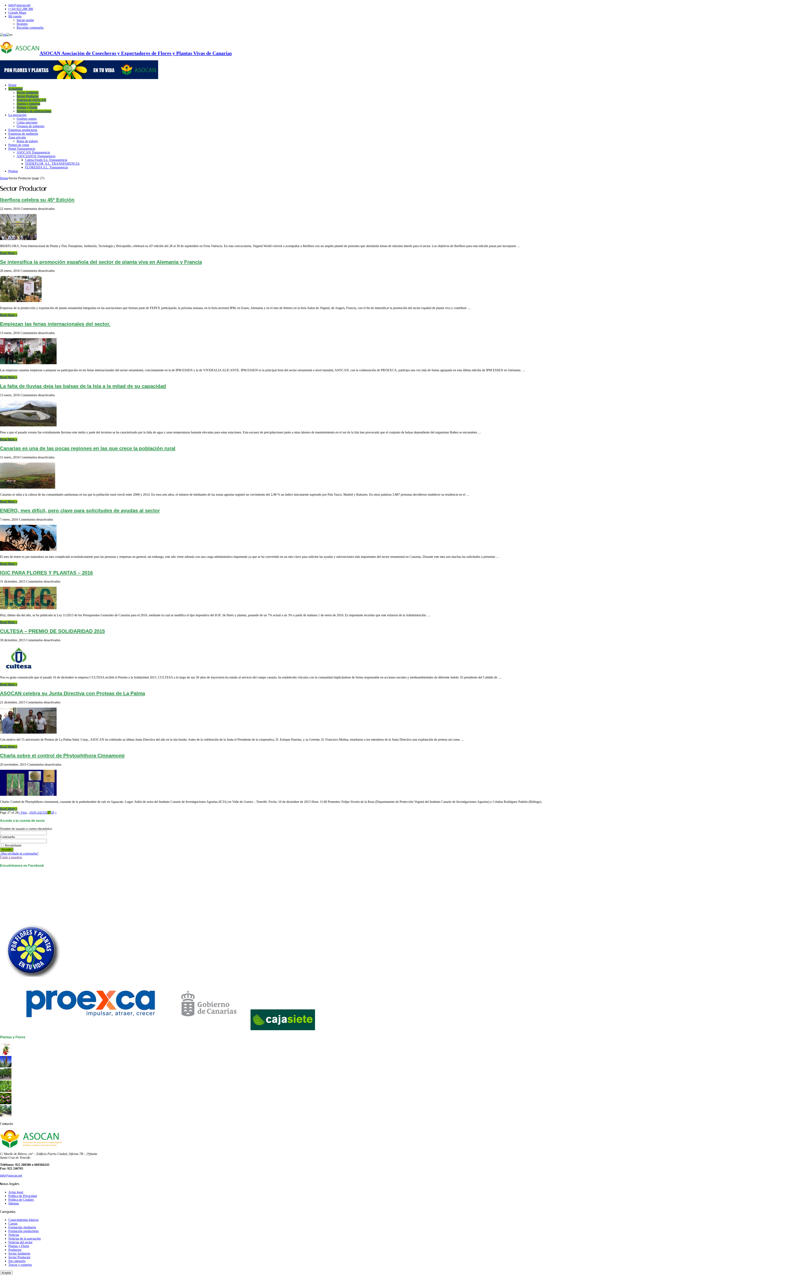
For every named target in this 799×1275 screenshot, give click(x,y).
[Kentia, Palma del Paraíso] (5, 1078)
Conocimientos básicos (23, 1220)
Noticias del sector (20, 1242)
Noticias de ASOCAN (31, 100)
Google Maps (17, 12)
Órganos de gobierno (30, 126)
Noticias (13, 1235)
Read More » (8, 253)
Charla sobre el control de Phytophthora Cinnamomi (62, 755)
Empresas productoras (22, 130)
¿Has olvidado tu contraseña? (19, 853)
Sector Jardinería (27, 92)
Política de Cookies (21, 1199)
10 (30, 812)
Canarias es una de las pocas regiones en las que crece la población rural (87, 448)
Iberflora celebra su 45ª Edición (37, 200)
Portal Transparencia (21, 148)
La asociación (17, 115)
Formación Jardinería (22, 1227)
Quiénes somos (27, 118)
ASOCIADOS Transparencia (36, 156)
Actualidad (15, 88)
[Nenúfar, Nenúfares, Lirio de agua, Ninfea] (5, 1103)
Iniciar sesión (25, 20)
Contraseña (7, 837)
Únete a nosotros (11, 857)
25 (42, 812)
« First (22, 812)
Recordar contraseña (30, 27)
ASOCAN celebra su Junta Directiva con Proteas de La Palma (72, 693)
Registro (22, 24)
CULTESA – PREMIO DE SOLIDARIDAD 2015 (52, 631)
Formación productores (23, 1231)
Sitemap (13, 1203)
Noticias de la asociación (24, 1238)
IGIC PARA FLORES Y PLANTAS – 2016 (46, 573)
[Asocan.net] (79, 78)
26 (45, 812)
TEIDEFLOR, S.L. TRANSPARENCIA (52, 163)
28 (52, 812)
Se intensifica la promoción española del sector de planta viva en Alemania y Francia (101, 262)
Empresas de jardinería (23, 133)
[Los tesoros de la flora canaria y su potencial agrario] (5, 1066)
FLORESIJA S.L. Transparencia (46, 167)
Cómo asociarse (27, 122)
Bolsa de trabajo (27, 141)
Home (12, 85)
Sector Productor (28, 96)
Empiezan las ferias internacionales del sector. (55, 324)
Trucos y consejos (28, 103)
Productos (14, 1249)
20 (34, 812)
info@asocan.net (19, 5)
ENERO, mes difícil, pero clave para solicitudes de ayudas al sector (80, 510)
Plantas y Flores (27, 107)
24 (39, 812)
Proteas (13, 171)
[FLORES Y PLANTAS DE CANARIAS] (5, 1054)
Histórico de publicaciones (34, 111)
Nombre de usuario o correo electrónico (26, 829)
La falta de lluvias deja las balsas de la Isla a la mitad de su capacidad (83, 386)
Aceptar (6, 1272)
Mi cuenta (14, 16)
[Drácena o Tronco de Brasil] (5, 1091)
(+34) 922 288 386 (20, 9)
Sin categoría (16, 1261)
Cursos (12, 1223)
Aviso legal (15, 1192)
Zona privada (17, 137)
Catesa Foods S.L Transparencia (46, 160)
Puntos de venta (18, 145)
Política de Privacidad (22, 1196)
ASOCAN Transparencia (33, 152)
